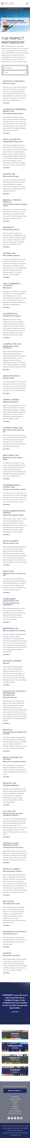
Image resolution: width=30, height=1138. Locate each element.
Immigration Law (14, 629)
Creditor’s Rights (11, 377)
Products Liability (12, 870)
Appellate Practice (13, 140)
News (15, 1104)
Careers (15, 1106)
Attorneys (15, 1097)
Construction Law (12, 346)
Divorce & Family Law (13, 430)
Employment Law (13, 457)
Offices (15, 1101)
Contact (15, 1108)
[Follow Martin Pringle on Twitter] (18, 1118)
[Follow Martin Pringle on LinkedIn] (15, 1118)
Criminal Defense (11, 401)
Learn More (6, 103)
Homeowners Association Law (11, 602)
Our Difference (15, 1111)
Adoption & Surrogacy (14, 82)
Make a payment (14, 1091)
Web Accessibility (15, 1113)
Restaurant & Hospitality (15, 933)
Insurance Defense (12, 662)
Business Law (11, 254)
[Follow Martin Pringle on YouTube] (21, 1118)
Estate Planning (11, 542)
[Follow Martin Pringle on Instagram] (12, 1118)
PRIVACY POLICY (20, 1128)
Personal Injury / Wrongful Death (13, 845)
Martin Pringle (7, 4)
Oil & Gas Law (13, 813)
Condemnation (12, 315)
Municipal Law (11, 784)
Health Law (14, 573)
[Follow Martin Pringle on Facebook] (9, 1118)
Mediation (15, 732)
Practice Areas (15, 1099)
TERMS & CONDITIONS (18, 1130)
